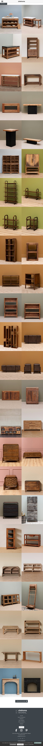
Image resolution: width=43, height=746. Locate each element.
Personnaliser (20, 744)
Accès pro (21, 727)
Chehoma (21, 723)
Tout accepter (38, 742)
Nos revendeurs (21, 720)
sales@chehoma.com (21, 736)
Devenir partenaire (21, 721)
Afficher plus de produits (21, 701)
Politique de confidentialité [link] (29, 744)
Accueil (21, 715)
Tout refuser (13, 744)
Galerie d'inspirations (21, 717)
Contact (21, 725)
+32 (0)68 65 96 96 (21, 734)
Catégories (21, 718)
